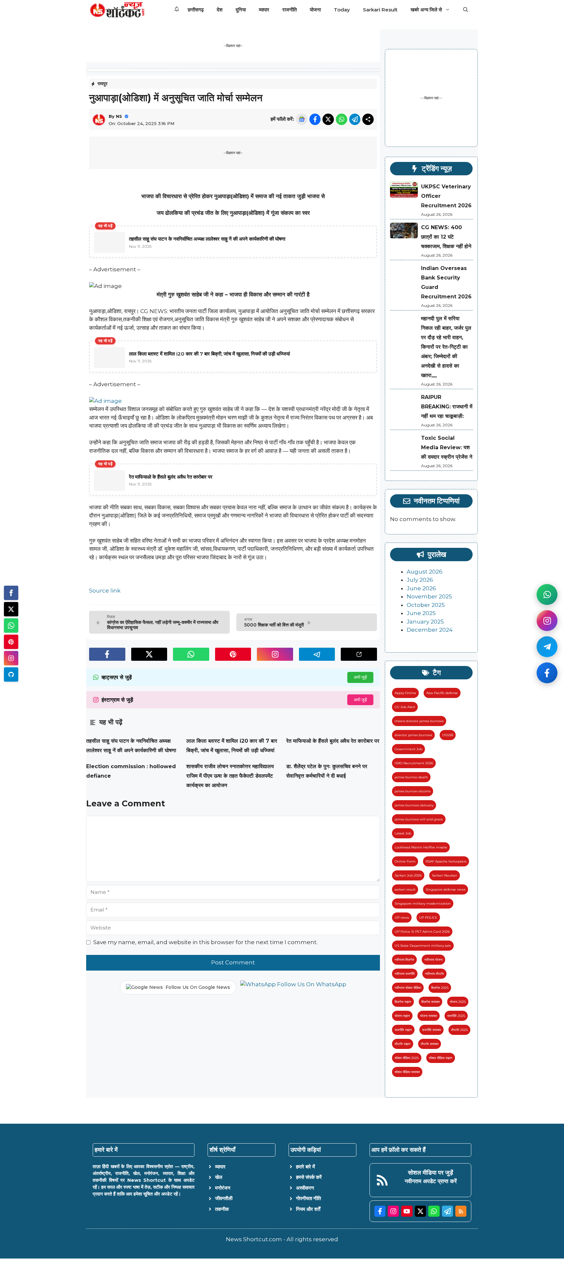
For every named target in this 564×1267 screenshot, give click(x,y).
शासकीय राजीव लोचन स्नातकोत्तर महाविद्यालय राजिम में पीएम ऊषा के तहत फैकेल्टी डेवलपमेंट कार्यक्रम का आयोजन (230, 775)
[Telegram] (11, 674)
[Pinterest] (11, 642)
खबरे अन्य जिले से (426, 10)
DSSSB (447, 735)
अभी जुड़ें (360, 677)
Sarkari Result (380, 10)
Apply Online (405, 693)
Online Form (405, 861)
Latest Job (403, 833)
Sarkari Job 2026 (408, 875)
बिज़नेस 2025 (439, 988)
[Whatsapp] (11, 625)
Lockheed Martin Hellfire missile (421, 847)
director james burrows (413, 735)
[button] (466, 10)
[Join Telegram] (547, 646)
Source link (104, 590)
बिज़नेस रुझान (403, 1002)
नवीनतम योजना (433, 960)
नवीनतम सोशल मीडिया (408, 988)
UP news (402, 917)
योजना (315, 10)
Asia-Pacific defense (442, 693)
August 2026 (425, 571)
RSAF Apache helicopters (446, 861)
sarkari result (405, 889)
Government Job (408, 749)
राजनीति (289, 10)
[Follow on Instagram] (547, 620)
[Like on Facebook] (547, 672)
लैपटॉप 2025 (459, 1030)
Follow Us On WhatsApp (311, 984)
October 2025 (426, 605)
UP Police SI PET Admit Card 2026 (422, 931)
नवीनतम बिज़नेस (404, 960)
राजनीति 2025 (456, 1016)
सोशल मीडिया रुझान (440, 1058)
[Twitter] (11, 609)
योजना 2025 (458, 1002)
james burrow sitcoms (413, 791)
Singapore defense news (445, 889)
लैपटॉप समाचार (429, 1044)
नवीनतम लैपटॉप (434, 974)
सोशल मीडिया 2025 (407, 1058)
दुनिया (241, 10)
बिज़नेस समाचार (430, 1002)
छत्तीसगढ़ (196, 10)
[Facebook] (11, 593)
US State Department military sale (423, 945)
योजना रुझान (402, 1016)
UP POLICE (428, 917)
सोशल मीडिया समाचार (407, 1072)
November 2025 (429, 596)
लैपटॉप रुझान (403, 1044)
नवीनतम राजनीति (405, 974)
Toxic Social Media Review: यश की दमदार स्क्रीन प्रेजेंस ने (446, 447)
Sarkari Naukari (444, 875)
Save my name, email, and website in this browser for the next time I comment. (205, 942)
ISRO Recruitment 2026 (414, 763)
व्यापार (264, 10)
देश (220, 10)
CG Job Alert (405, 707)
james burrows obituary (414, 805)
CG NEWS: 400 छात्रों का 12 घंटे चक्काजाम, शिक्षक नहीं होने (446, 236)
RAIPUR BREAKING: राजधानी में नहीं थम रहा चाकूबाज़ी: (446, 406)
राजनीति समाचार (431, 1030)
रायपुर (102, 84)
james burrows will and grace (419, 819)
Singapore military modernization (423, 903)
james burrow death (411, 777)
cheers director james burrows (419, 721)
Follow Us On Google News (197, 987)
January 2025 (425, 621)
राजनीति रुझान (403, 1030)
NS (119, 116)
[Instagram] (11, 658)
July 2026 (420, 580)
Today (342, 10)
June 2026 (421, 588)
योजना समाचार (428, 1016)
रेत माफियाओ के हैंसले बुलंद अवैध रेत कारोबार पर (332, 741)
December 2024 (430, 629)
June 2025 (421, 613)
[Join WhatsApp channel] (547, 594)
